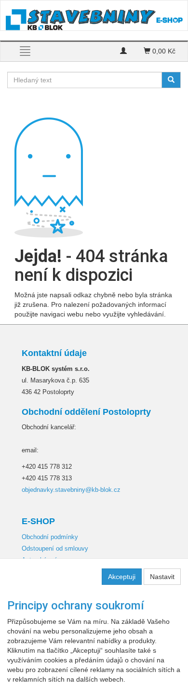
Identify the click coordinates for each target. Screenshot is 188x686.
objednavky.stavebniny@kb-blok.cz (71, 489)
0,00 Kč (162, 51)
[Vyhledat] (171, 80)
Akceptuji (121, 576)
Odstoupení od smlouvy (55, 548)
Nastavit (162, 576)
